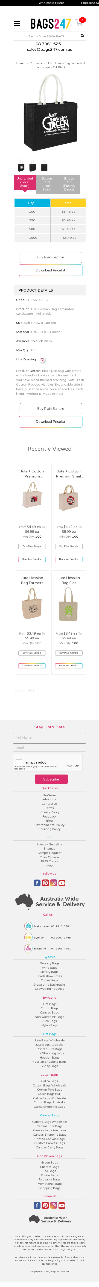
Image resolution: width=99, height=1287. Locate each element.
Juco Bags (49, 1021)
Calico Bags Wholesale (49, 1098)
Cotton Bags (49, 1008)
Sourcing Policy (49, 829)
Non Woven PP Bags (49, 1017)
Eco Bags (49, 1171)
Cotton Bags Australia (49, 1102)
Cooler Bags (49, 980)
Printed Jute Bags (49, 1049)
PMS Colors (49, 861)
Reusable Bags (49, 1179)
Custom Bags (49, 1167)
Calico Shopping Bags (49, 1107)
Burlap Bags (49, 1066)
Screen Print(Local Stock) (47, 184)
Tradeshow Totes (49, 976)
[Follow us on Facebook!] (37, 884)
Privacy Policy (49, 812)
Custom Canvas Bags (49, 1143)
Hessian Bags (49, 1057)
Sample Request (49, 853)
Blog (49, 821)
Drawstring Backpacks (49, 985)
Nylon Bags (49, 1025)
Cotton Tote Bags (49, 1089)
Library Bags (49, 972)
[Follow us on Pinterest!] (45, 884)
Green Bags (49, 1162)
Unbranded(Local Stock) (25, 182)
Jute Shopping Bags (49, 1053)
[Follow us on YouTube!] (61, 885)
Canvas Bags (49, 1012)
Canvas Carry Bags (49, 1147)
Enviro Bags (49, 1175)
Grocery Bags (49, 963)
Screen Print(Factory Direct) (69, 184)
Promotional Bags (49, 1184)
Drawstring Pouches (49, 989)
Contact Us (50, 804)
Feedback (49, 816)
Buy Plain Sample (50, 255)
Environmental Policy (49, 825)
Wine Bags (49, 968)
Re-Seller (49, 795)
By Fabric (49, 998)
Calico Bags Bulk (49, 1094)
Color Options (49, 857)
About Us (49, 799)
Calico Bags (49, 1081)
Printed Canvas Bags (50, 1139)
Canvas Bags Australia (49, 1130)
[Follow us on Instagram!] (53, 884)
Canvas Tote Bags (50, 1126)
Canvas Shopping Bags (49, 1135)
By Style (49, 957)
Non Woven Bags (49, 1156)
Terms (49, 808)
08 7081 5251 (49, 43)
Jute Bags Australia (49, 1045)
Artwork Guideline (49, 844)
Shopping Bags (50, 1188)
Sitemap (49, 848)
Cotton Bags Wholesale (50, 1085)
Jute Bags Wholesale (50, 1040)
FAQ (50, 866)
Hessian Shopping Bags (49, 1062)
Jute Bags (49, 1004)
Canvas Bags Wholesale (49, 1122)
